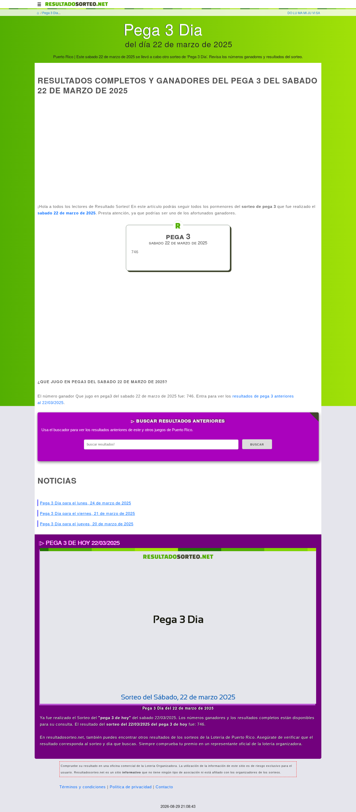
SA (318, 12)
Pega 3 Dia (50, 12)
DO (289, 12)
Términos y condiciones (82, 787)
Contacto (164, 787)
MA (300, 12)
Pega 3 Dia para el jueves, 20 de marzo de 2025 (86, 523)
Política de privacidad (131, 787)
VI (313, 12)
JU (309, 12)
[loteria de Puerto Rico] (76, 6)
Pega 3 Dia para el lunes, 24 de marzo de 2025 (85, 503)
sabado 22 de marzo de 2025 (67, 213)
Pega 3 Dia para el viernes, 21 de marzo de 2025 (87, 513)
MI (305, 12)
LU (295, 12)
